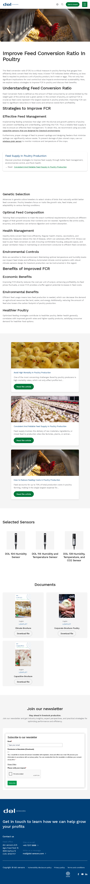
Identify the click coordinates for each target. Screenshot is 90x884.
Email (10, 741)
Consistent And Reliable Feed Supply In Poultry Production (40, 167)
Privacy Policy (12, 764)
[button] (57, 4)
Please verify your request (17, 768)
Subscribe (12, 783)
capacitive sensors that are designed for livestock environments (31, 130)
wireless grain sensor (12, 141)
